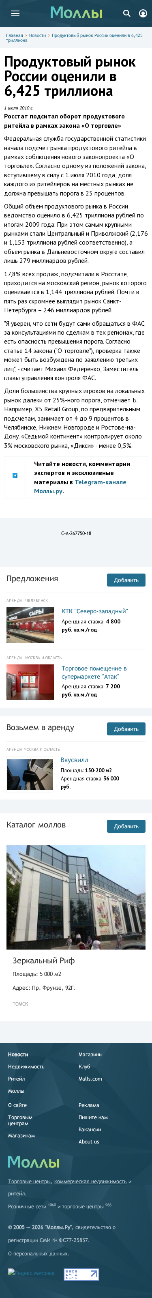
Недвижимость (26, 1067)
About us (89, 1142)
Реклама (89, 1105)
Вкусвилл (74, 760)
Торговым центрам (20, 1120)
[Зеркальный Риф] (76, 897)
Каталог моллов (36, 824)
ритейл (16, 1194)
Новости (37, 35)
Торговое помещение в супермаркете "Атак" (94, 672)
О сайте (17, 1105)
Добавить (126, 580)
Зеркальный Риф (44, 960)
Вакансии (90, 1129)
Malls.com (90, 1079)
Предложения (32, 578)
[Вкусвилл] (30, 774)
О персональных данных (38, 1254)
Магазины (91, 1054)
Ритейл (16, 1079)
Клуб (84, 1067)
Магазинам (21, 1136)
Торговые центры (29, 1181)
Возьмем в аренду (40, 727)
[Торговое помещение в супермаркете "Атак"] (30, 682)
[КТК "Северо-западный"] (30, 625)
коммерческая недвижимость (90, 1181)
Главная (14, 35)
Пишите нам (93, 1117)
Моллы (16, 1091)
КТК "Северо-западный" (95, 611)
